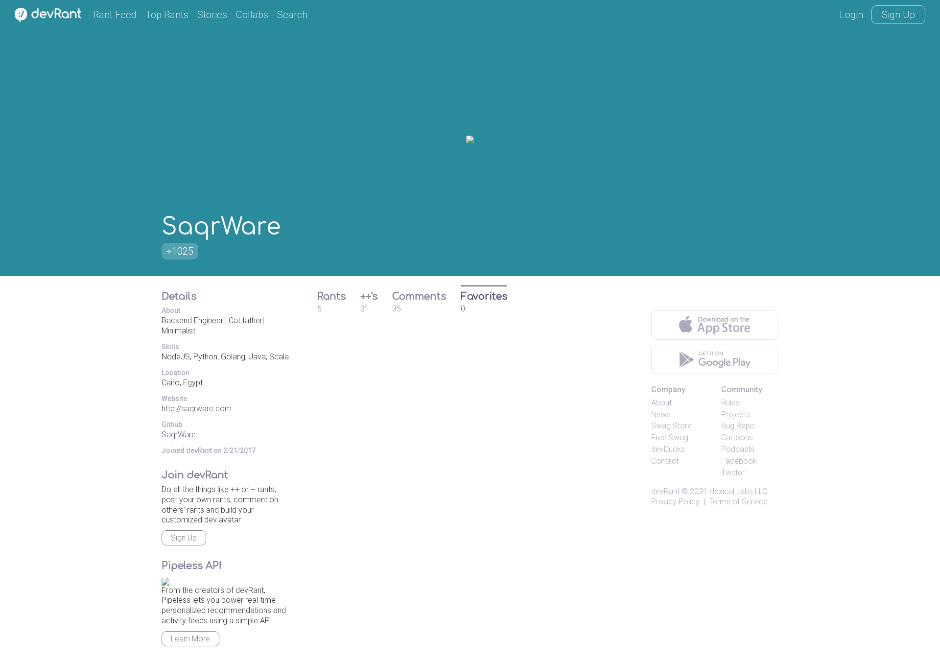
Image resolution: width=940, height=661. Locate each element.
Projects (735, 414)
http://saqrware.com (197, 408)
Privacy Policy (675, 501)
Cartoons (737, 437)
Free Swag (669, 437)
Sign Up (898, 15)
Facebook (739, 461)
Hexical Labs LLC (738, 491)
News (661, 414)
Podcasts (737, 449)
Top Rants (166, 15)
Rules (730, 402)
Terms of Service (738, 501)
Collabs (252, 15)
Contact (665, 461)
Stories (212, 15)
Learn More (190, 638)
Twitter (733, 472)
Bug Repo (738, 425)
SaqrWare (179, 434)
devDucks (668, 449)
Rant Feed (115, 15)
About (661, 402)
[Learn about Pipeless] (165, 580)
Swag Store (671, 425)
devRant (665, 491)
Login (851, 15)
